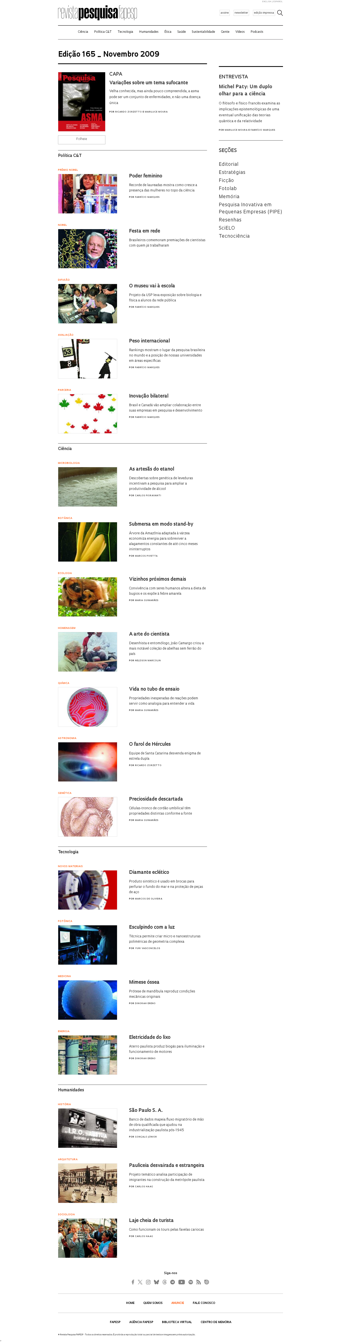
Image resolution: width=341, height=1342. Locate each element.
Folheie (81, 139)
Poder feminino (145, 176)
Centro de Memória (216, 1322)
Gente (225, 32)
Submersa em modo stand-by (161, 524)
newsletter (241, 12)
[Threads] (164, 1282)
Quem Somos (153, 1303)
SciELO (227, 228)
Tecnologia (125, 32)
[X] (140, 1282)
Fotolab (228, 189)
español (278, 2)
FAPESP (115, 1322)
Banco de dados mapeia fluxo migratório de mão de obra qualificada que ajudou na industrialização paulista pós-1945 (166, 1125)
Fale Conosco (204, 1303)
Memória (229, 197)
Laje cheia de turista (151, 1220)
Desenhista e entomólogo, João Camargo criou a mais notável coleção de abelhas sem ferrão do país (166, 649)
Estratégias (232, 172)
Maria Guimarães (146, 600)
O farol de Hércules (150, 744)
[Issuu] (205, 1282)
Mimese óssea (144, 982)
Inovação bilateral (148, 396)
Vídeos (240, 32)
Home (130, 1303)
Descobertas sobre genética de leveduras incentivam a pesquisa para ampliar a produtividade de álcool (161, 484)
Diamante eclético (149, 872)
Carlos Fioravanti (148, 496)
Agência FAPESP (141, 1322)
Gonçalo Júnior (146, 1137)
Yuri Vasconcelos (147, 948)
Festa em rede (144, 231)
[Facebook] (134, 1282)
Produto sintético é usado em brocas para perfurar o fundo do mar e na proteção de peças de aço (166, 887)
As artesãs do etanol (151, 469)
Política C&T (103, 32)
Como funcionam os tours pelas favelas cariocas (166, 1229)
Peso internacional (149, 341)
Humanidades (148, 32)
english (266, 2)
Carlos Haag (144, 1187)
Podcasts (257, 32)
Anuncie (178, 1303)
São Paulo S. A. (146, 1110)
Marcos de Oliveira (148, 899)
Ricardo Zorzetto (128, 112)
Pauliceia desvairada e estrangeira (166, 1165)
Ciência (83, 32)
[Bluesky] (156, 1282)
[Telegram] (172, 1282)
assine (225, 12)
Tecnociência (234, 236)
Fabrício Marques (263, 130)
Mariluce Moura (156, 112)
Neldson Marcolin (148, 661)
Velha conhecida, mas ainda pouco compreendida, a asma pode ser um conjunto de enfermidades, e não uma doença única (154, 97)
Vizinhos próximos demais (157, 579)
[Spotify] (190, 1282)
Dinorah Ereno (145, 1004)
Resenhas (230, 220)
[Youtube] (181, 1282)
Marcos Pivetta (146, 556)
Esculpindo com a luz (152, 927)
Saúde (181, 32)
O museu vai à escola (152, 286)
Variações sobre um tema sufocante (148, 83)
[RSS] (197, 1282)
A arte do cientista (149, 634)
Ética (167, 32)
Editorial (229, 164)
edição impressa (264, 12)
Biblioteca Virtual (177, 1322)
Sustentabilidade (203, 32)
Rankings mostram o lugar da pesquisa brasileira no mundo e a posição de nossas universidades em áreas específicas (167, 356)
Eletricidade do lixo (149, 1037)
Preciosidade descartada (156, 799)
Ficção (226, 180)
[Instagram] (148, 1282)
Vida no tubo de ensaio (154, 689)
